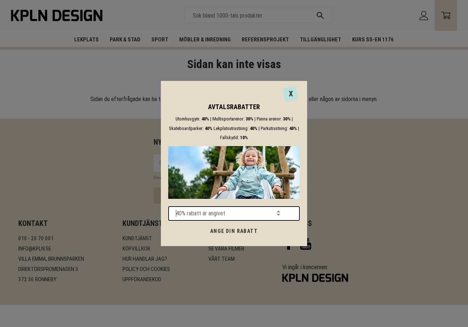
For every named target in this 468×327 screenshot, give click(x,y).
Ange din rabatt (234, 231)
